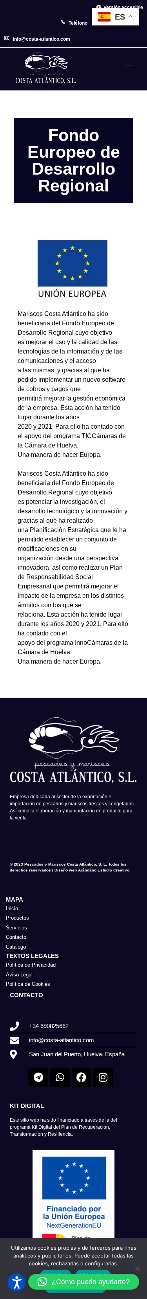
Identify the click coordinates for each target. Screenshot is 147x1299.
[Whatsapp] (60, 1077)
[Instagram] (103, 1077)
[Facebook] (81, 1077)
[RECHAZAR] (137, 1268)
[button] (83, 1282)
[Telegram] (38, 1077)
